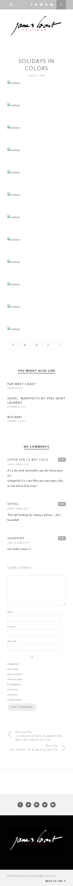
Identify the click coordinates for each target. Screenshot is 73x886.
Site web (12, 641)
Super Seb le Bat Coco (28, 459)
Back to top (54, 881)
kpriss (13, 504)
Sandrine (15, 538)
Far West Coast (21, 384)
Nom (11, 612)
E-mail (11, 626)
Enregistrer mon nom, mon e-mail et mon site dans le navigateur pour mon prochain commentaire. (14, 681)
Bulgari (14, 417)
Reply (62, 459)
